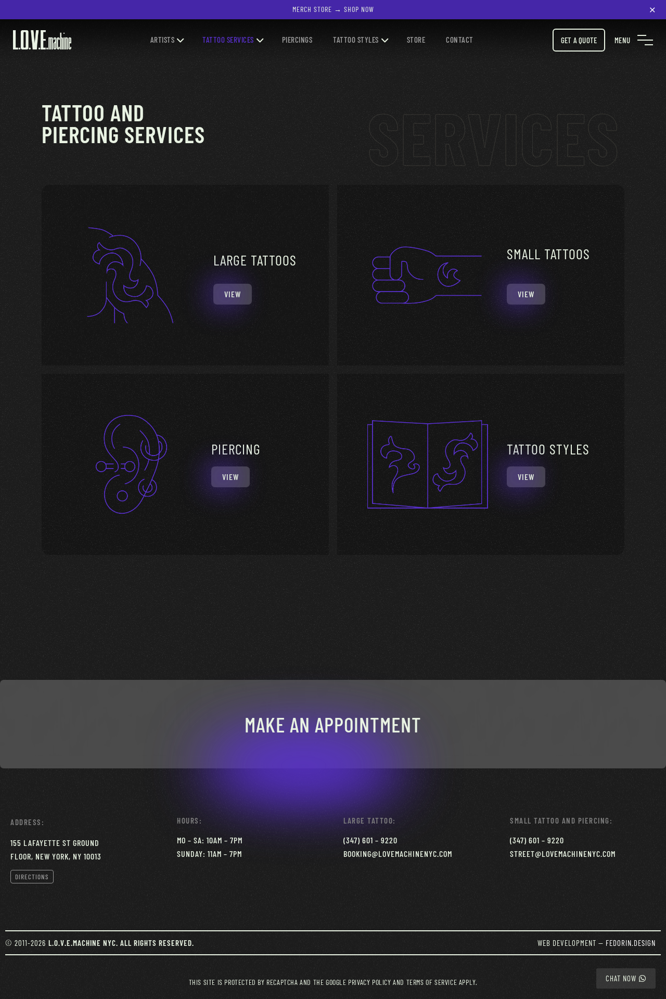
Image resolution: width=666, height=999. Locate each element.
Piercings (297, 39)
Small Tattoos (548, 253)
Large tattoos (255, 260)
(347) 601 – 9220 (370, 840)
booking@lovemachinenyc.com (397, 853)
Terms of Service (431, 982)
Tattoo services (228, 39)
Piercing (236, 449)
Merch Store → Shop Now (333, 9)
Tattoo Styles (356, 39)
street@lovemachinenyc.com (563, 853)
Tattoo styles (548, 449)
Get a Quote (579, 40)
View (232, 294)
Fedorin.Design (631, 942)
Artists (162, 39)
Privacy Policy (369, 982)
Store (416, 39)
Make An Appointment (333, 724)
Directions (32, 876)
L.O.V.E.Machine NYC (82, 942)
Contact (459, 39)
